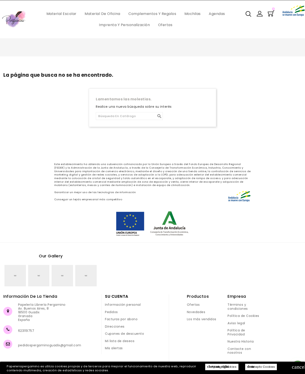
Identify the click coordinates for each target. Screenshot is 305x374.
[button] (259, 13)
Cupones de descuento (124, 333)
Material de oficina (102, 13)
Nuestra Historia (241, 341)
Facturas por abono (121, 319)
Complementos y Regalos (152, 13)
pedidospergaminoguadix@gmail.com (49, 345)
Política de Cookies (243, 316)
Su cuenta (116, 296)
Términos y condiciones (238, 306)
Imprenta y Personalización (124, 24)
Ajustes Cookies (221, 367)
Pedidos (111, 312)
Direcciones (115, 326)
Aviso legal (236, 323)
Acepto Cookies (261, 367)
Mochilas (192, 13)
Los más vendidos (201, 319)
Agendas (217, 13)
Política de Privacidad (236, 332)
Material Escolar (61, 13)
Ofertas (165, 24)
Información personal (123, 304)
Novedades (196, 312)
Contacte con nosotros (239, 351)
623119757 (26, 331)
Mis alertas (114, 348)
